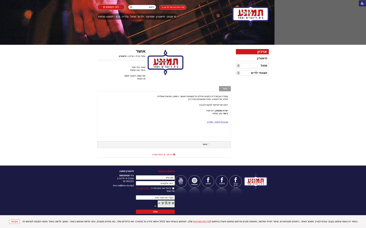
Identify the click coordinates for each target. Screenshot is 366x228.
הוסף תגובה (157, 154)
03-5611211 (128, 181)
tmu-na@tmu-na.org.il (123, 185)
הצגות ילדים (259, 72)
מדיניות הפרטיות (201, 221)
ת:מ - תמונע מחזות (109, 16)
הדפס (169, 154)
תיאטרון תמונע (126, 171)
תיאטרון (160, 16)
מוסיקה (150, 16)
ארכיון (131, 56)
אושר (140, 51)
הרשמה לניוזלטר (166, 171)
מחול (133, 16)
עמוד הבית (140, 56)
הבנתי (14, 221)
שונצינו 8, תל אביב (125, 178)
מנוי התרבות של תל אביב (172, 7)
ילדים (141, 16)
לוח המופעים (111, 7)
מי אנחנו (171, 16)
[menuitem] (171, 17)
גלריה (125, 16)
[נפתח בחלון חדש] (180, 181)
